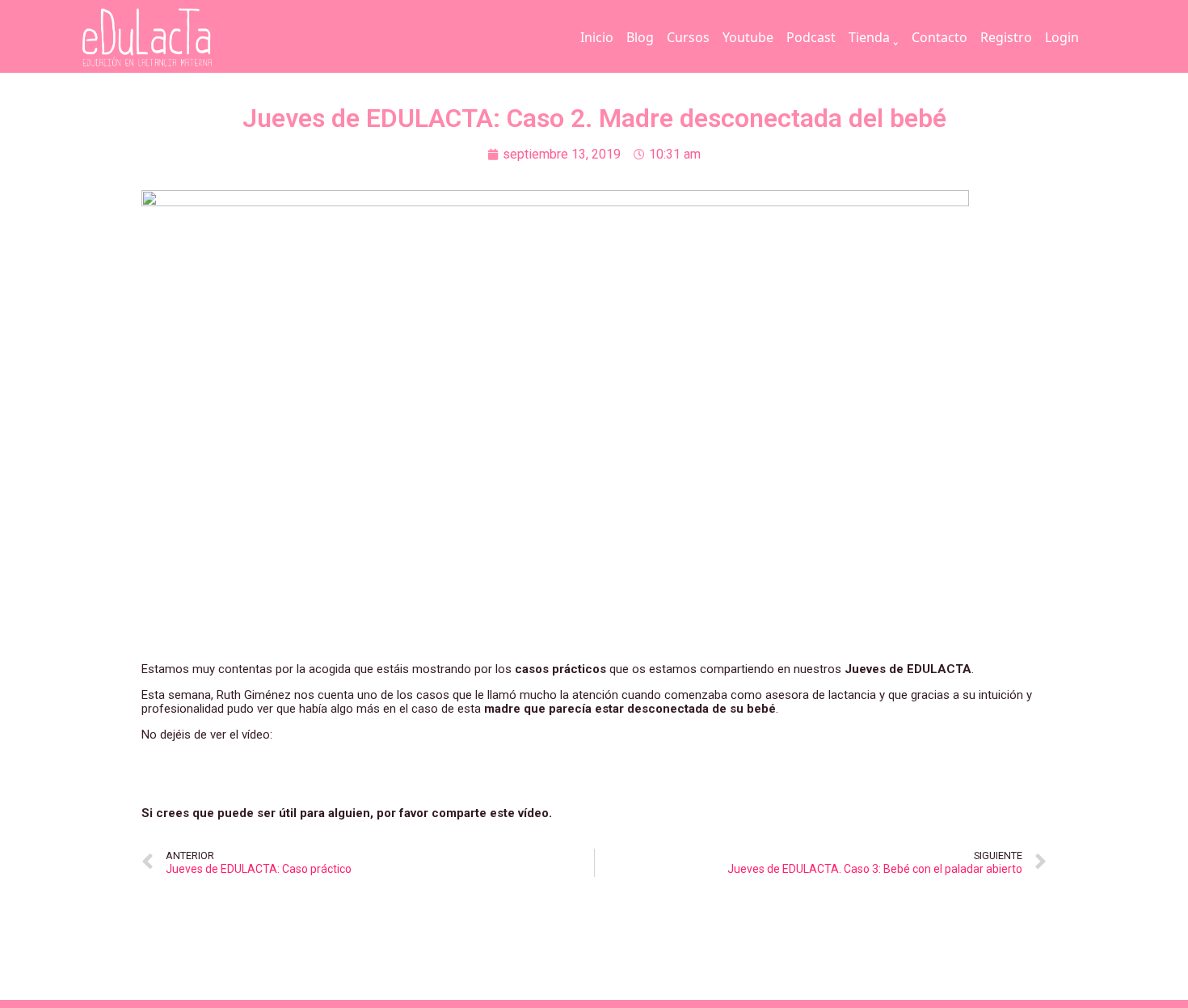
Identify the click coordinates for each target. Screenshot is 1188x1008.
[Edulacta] (180, 37)
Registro (1006, 37)
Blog (640, 37)
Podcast (811, 37)
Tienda (869, 37)
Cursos (688, 37)
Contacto (939, 37)
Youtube (747, 37)
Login (1062, 37)
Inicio (596, 37)
